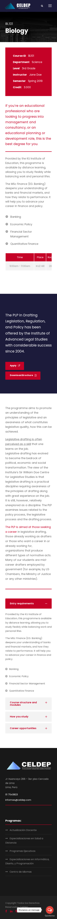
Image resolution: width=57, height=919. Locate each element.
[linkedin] (11, 911)
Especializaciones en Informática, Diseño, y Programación (27, 861)
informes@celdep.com (18, 799)
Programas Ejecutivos (22, 851)
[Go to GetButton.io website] (50, 916)
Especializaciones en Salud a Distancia (24, 840)
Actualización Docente (23, 830)
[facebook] (6, 911)
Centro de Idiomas (21, 872)
